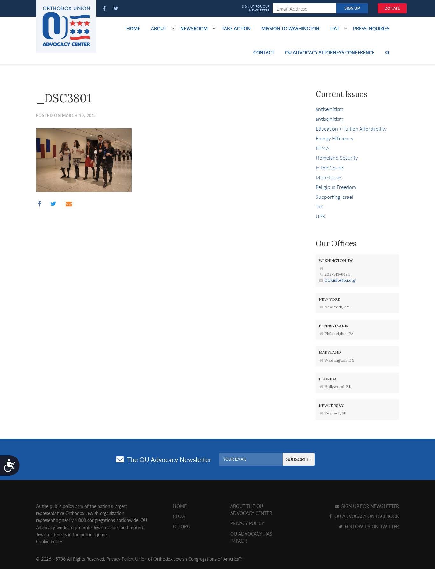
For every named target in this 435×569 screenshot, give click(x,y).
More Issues (329, 177)
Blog (179, 516)
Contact (263, 52)
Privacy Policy (247, 523)
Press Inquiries (371, 28)
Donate (392, 8)
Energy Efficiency (334, 138)
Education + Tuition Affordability (351, 128)
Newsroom (194, 28)
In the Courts (330, 167)
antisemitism (329, 108)
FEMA (322, 148)
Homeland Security (337, 157)
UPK (320, 216)
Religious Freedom (336, 187)
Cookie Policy (49, 541)
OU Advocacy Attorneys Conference (329, 52)
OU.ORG (181, 526)
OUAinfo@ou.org (340, 280)
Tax (319, 206)
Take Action (236, 28)
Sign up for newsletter (369, 506)
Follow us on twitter (371, 526)
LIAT (334, 28)
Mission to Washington (290, 28)
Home (133, 28)
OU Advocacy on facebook (366, 516)
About (158, 28)
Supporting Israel (334, 196)
